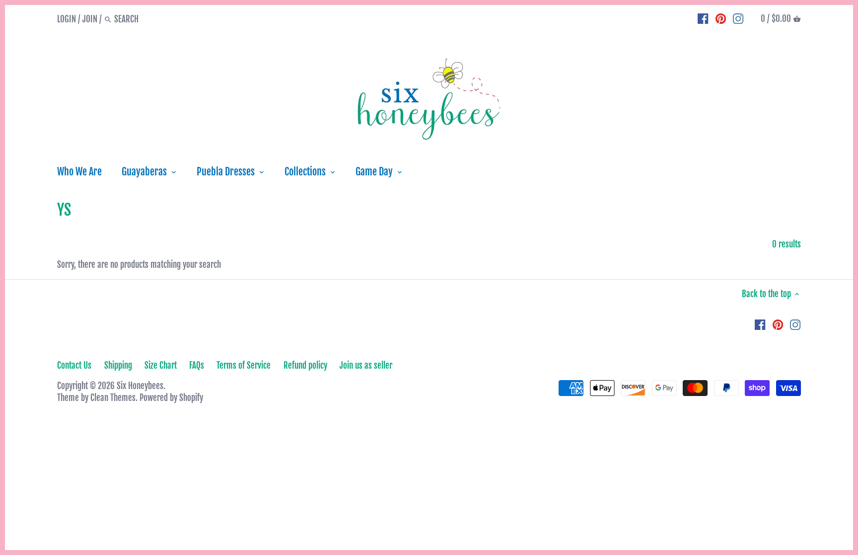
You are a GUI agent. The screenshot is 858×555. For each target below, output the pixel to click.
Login (66, 19)
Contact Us (74, 365)
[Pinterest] (720, 18)
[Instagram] (738, 18)
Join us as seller (366, 365)
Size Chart (160, 365)
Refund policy (305, 365)
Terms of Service (243, 365)
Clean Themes (113, 398)
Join (89, 19)
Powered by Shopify (171, 398)
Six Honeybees (140, 386)
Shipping (118, 365)
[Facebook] (703, 18)
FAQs (196, 365)
